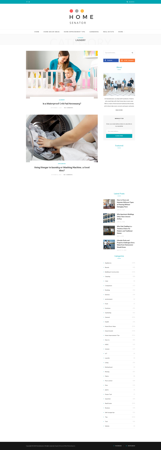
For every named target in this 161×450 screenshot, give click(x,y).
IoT (106, 353)
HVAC (107, 344)
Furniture (107, 308)
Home (36, 32)
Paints (107, 376)
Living (106, 362)
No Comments (68, 107)
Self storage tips (110, 412)
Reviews (107, 408)
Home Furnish (109, 331)
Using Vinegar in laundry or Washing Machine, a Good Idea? (62, 169)
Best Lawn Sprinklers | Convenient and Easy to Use (119, 218)
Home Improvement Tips (74, 32)
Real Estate (108, 32)
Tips (106, 417)
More (120, 32)
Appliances (62, 163)
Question (108, 399)
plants (107, 390)
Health (107, 322)
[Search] (127, 2)
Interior (107, 349)
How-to (107, 340)
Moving (107, 371)
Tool (119, 250)
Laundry (62, 99)
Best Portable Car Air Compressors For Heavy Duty (119, 292)
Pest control (108, 380)
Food (106, 303)
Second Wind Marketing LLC (67, 446)
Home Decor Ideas (51, 32)
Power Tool (119, 287)
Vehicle (107, 426)
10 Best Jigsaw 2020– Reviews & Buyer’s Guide (119, 255)
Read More (119, 110)
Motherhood (108, 367)
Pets (106, 385)
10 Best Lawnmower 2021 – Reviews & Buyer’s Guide (119, 181)
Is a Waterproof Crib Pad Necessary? (62, 104)
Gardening (94, 32)
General (107, 317)
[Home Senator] (80, 16)
